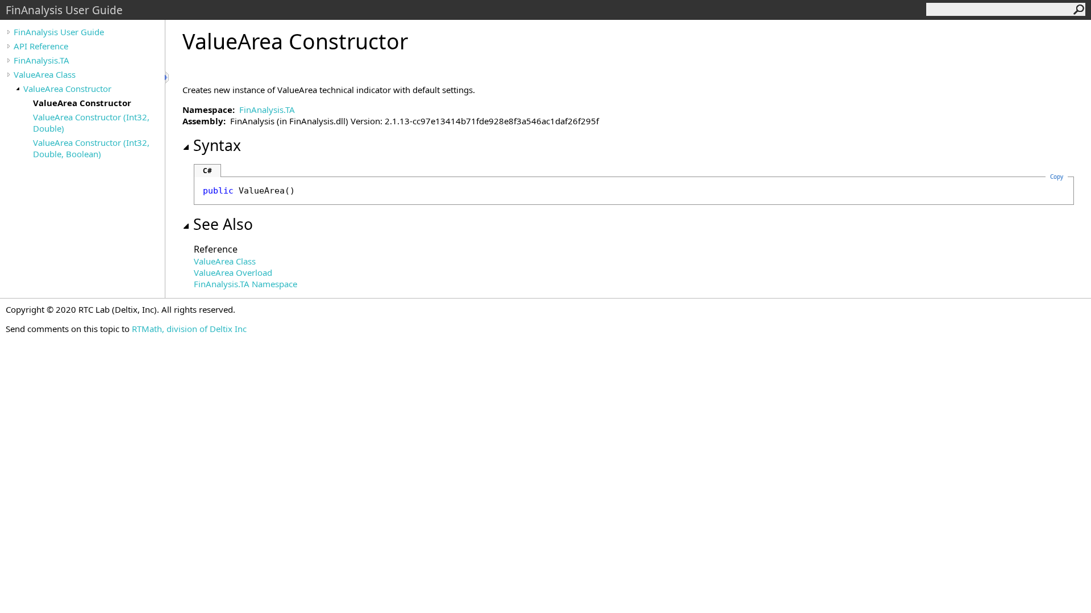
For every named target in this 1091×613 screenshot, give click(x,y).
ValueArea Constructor (67, 88)
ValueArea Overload (233, 272)
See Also (223, 224)
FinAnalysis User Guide (59, 31)
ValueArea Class (45, 74)
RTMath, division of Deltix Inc (189, 328)
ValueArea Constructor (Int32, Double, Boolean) (91, 148)
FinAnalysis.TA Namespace (245, 283)
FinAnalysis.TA (41, 60)
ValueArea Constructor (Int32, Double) (91, 122)
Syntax (217, 145)
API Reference (41, 46)
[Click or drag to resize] (167, 77)
